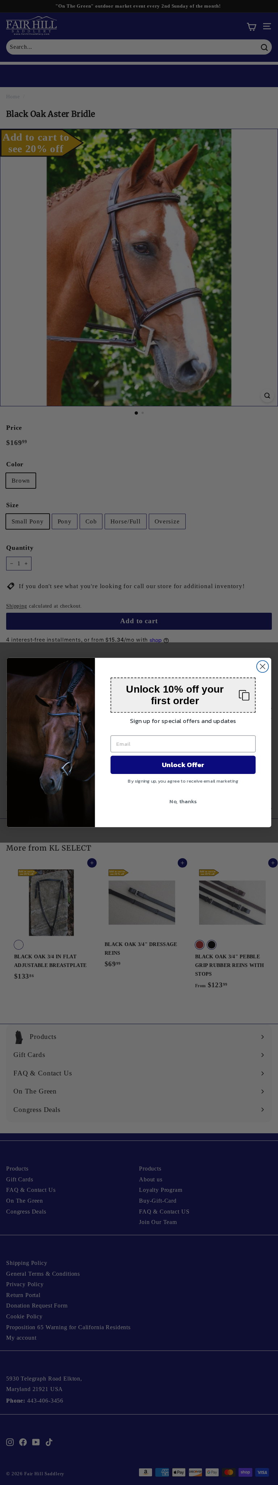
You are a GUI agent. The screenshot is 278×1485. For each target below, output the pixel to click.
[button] (183, 694)
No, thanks (183, 801)
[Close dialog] (263, 666)
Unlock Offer (183, 765)
